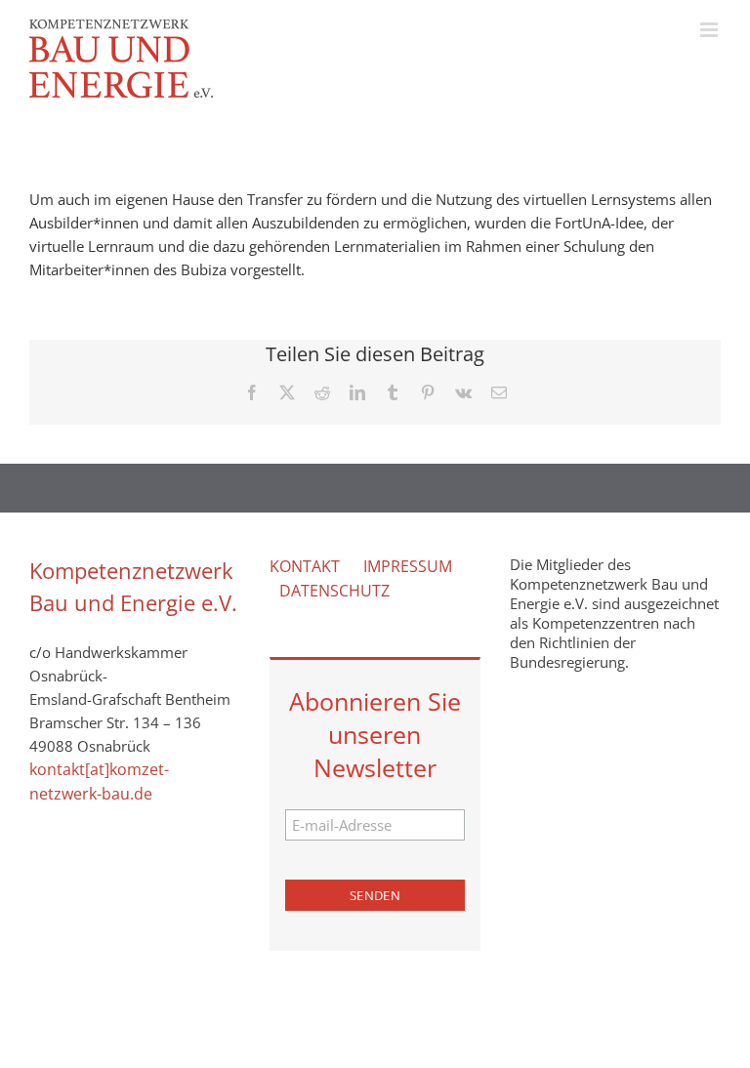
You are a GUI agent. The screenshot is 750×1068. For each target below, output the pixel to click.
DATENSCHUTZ (334, 590)
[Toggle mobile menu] (710, 30)
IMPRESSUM (407, 566)
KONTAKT (305, 566)
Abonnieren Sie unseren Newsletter (375, 734)
